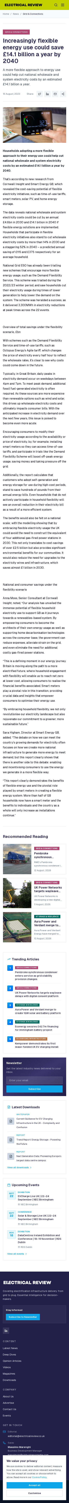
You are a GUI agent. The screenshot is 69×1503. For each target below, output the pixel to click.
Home (6, 14)
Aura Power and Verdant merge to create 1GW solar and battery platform (38, 1011)
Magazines (9, 1373)
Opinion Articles (12, 1361)
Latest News (10, 1348)
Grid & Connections (33, 14)
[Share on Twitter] (39, 94)
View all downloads (18, 1167)
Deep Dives (9, 1354)
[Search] (56, 5)
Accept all (34, 1485)
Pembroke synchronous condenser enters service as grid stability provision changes (36, 976)
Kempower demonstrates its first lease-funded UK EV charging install (36, 1045)
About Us (8, 1396)
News (16, 14)
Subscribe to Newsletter (23, 1317)
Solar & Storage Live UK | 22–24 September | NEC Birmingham (37, 1217)
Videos (7, 1367)
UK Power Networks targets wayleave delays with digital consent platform (38, 994)
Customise (34, 1493)
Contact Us (9, 1409)
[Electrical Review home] (23, 5)
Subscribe (34, 1089)
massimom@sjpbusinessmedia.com (28, 1454)
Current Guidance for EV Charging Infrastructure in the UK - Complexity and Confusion (38, 1123)
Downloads (9, 1380)
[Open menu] (63, 5)
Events (7, 1415)
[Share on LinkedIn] (47, 94)
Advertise (8, 1402)
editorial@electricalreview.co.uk (26, 1436)
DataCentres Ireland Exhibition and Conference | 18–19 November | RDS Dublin (39, 1239)
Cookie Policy (39, 1477)
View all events (15, 1253)
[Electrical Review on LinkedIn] (6, 1330)
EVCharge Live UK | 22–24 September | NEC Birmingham (36, 1198)
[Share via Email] (55, 94)
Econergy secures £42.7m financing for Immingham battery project (36, 1028)
